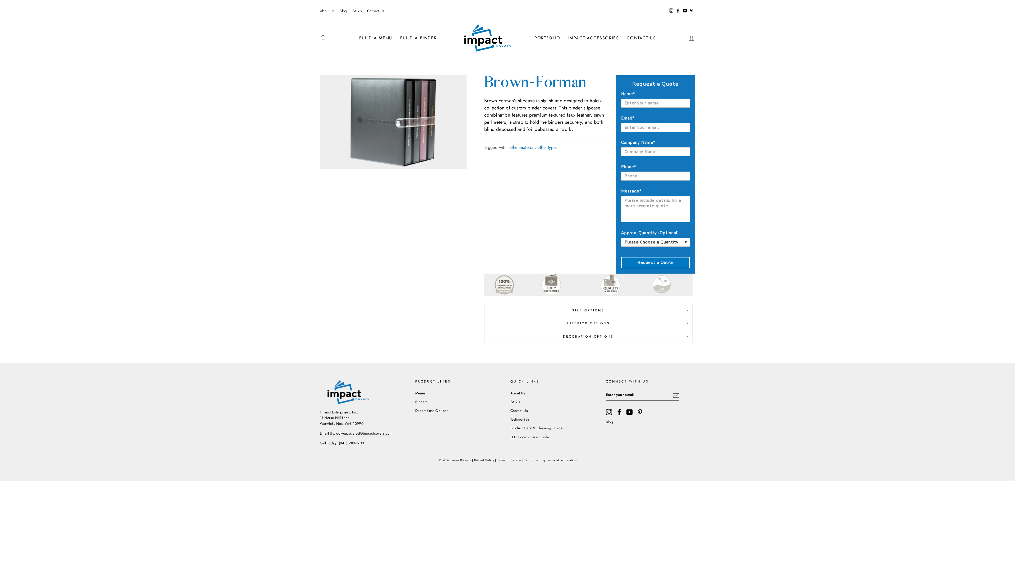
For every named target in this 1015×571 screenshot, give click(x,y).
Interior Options (588, 323)
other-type (546, 147)
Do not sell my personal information (550, 460)
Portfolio (547, 38)
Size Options (588, 310)
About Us (327, 10)
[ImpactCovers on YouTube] (629, 412)
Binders (421, 401)
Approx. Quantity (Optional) (650, 233)
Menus (420, 393)
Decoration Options (588, 336)
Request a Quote (655, 262)
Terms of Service (509, 460)
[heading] (655, 84)
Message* (631, 191)
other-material (522, 147)
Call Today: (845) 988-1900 (342, 443)
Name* (628, 93)
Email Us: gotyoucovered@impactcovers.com (356, 433)
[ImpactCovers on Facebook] (619, 412)
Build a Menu (375, 38)
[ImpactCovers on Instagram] (609, 412)
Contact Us (375, 10)
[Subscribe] (675, 395)
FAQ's (357, 10)
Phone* (628, 166)
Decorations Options (431, 410)
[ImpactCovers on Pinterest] (640, 412)
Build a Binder (418, 38)
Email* (627, 118)
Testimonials (520, 419)
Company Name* (638, 142)
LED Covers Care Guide (529, 437)
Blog (343, 10)
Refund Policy (484, 460)
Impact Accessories (593, 38)
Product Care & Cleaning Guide (536, 428)
